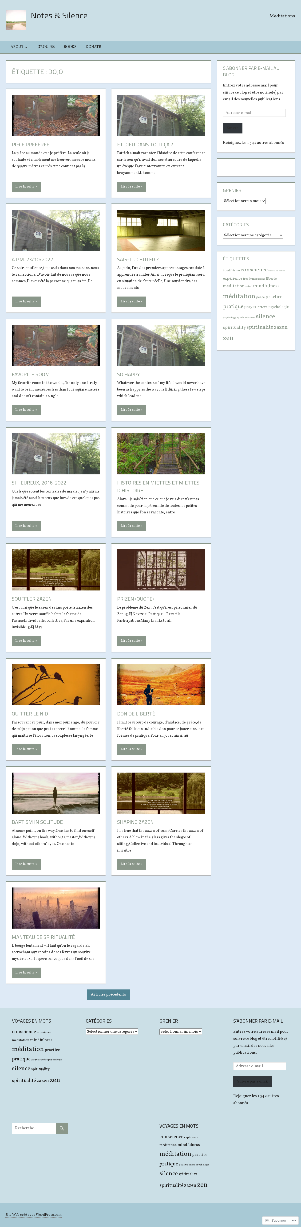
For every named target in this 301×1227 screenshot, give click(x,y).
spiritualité (259, 327)
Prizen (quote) (135, 599)
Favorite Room (31, 374)
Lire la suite (25, 186)
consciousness (276, 271)
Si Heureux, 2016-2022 (39, 483)
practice (273, 297)
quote (241, 318)
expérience (232, 278)
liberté (271, 278)
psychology (229, 318)
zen (228, 338)
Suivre (232, 128)
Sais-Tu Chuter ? (138, 259)
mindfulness (266, 286)
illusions (260, 279)
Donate (93, 47)
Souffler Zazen (32, 599)
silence (265, 316)
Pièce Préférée (30, 144)
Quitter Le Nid (30, 714)
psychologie (278, 307)
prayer (250, 307)
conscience (254, 270)
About (17, 47)
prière (262, 307)
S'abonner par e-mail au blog (251, 71)
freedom (249, 279)
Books (70, 47)
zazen (281, 327)
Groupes (46, 47)
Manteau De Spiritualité (43, 937)
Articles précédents (108, 994)
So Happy (128, 374)
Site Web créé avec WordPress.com (33, 1214)
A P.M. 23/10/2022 (32, 259)
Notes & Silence (59, 15)
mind (248, 287)
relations (250, 318)
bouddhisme (231, 271)
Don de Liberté (136, 714)
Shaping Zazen (135, 822)
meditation (234, 286)
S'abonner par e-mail (258, 1020)
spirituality (234, 327)
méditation (239, 296)
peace (260, 297)
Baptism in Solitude (37, 822)
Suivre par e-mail (252, 1081)
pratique (233, 306)
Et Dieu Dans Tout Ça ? (145, 144)
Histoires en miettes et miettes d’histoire (158, 486)
